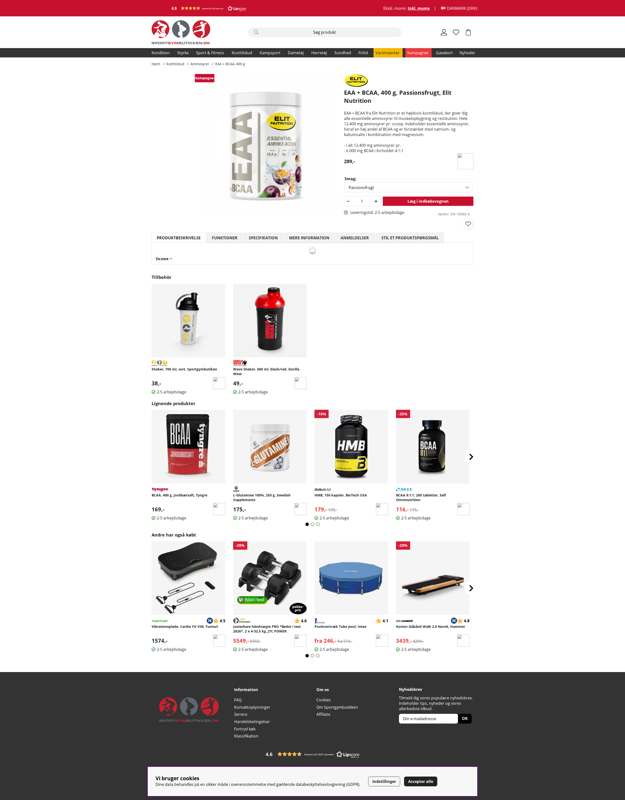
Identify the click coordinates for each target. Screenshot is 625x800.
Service (240, 714)
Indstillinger (384, 781)
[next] (471, 457)
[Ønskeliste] (456, 32)
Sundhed (342, 52)
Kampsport (270, 52)
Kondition (161, 52)
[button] (209, 8)
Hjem (156, 64)
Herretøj (319, 52)
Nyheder (467, 52)
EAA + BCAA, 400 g (230, 64)
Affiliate (323, 714)
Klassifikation (246, 736)
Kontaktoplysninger (252, 707)
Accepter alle (420, 781)
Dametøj (296, 52)
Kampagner (418, 52)
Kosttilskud (242, 52)
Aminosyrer (199, 64)
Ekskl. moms (394, 8)
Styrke (183, 52)
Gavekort (444, 52)
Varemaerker (387, 52)
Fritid (363, 52)
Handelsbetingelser (252, 721)
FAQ (237, 699)
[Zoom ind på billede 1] (265, 144)
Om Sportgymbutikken (337, 707)
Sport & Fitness (210, 52)
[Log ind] (444, 32)
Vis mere (162, 258)
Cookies (323, 699)
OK (465, 718)
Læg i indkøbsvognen (428, 201)
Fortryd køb (245, 728)
